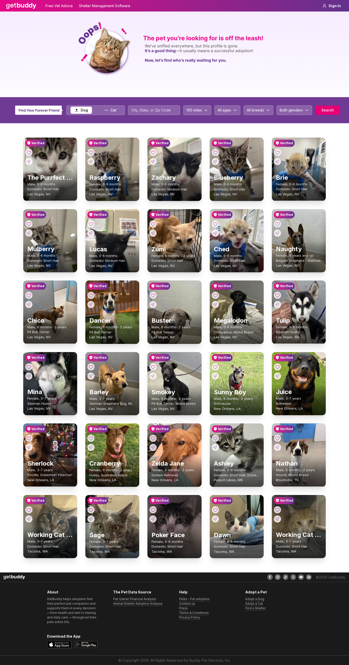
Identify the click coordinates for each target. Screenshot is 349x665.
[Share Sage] (91, 519)
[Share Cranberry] (91, 447)
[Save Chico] (28, 295)
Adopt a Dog (254, 599)
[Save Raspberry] (91, 152)
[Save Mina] (28, 366)
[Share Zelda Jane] (153, 447)
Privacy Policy (189, 617)
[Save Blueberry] (215, 152)
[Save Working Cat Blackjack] (28, 509)
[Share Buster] (153, 304)
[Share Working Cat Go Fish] (277, 519)
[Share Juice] (277, 376)
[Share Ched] (215, 233)
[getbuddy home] (14, 577)
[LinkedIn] (309, 577)
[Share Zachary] (153, 161)
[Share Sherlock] (28, 447)
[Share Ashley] (215, 447)
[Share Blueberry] (215, 161)
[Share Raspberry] (91, 161)
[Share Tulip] (277, 304)
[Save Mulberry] (28, 224)
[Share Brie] (277, 161)
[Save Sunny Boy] (215, 366)
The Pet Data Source (132, 592)
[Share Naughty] (277, 233)
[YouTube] (301, 577)
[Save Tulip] (277, 295)
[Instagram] (278, 577)
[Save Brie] (277, 152)
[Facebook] (270, 577)
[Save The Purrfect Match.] (28, 152)
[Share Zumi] (153, 233)
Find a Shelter (255, 608)
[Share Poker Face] (153, 519)
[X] (293, 577)
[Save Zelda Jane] (153, 438)
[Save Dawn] (215, 509)
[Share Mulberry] (28, 233)
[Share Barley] (91, 376)
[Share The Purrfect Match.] (28, 161)
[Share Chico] (28, 304)
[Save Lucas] (91, 224)
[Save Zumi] (153, 224)
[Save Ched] (215, 224)
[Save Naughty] (277, 224)
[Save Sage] (91, 509)
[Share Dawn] (215, 519)
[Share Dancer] (91, 304)
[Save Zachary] (153, 152)
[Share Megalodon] (215, 304)
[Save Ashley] (215, 438)
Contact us (187, 603)
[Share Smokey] (153, 376)
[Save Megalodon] (215, 295)
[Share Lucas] (91, 233)
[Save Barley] (91, 366)
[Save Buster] (153, 295)
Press (183, 608)
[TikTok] (285, 577)
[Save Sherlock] (28, 438)
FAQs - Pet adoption (194, 599)
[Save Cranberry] (91, 438)
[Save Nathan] (277, 438)
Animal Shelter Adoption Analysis (137, 603)
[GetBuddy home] (21, 6)
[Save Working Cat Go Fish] (277, 509)
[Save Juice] (277, 366)
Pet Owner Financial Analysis (134, 599)
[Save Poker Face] (153, 509)
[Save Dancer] (91, 295)
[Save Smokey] (153, 366)
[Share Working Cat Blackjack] (28, 519)
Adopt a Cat (254, 603)
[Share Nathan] (277, 447)
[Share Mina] (28, 376)
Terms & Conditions (194, 613)
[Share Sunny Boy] (215, 376)
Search (327, 110)
